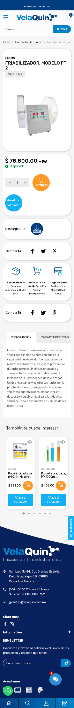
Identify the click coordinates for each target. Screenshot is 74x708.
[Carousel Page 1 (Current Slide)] (23, 513)
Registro (44, 6)
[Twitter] (43, 251)
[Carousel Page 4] (39, 513)
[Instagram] (12, 624)
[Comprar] (28, 486)
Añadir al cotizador (20, 499)
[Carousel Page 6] (50, 513)
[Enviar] (66, 663)
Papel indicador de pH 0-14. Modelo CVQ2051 (20, 477)
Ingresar (30, 6)
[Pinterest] (54, 251)
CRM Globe (48, 469)
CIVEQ (12, 469)
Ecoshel (10, 58)
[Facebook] (32, 251)
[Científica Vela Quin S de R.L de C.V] (37, 17)
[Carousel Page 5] (45, 513)
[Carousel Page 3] (34, 513)
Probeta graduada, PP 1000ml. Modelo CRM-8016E (53, 478)
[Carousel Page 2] (29, 513)
